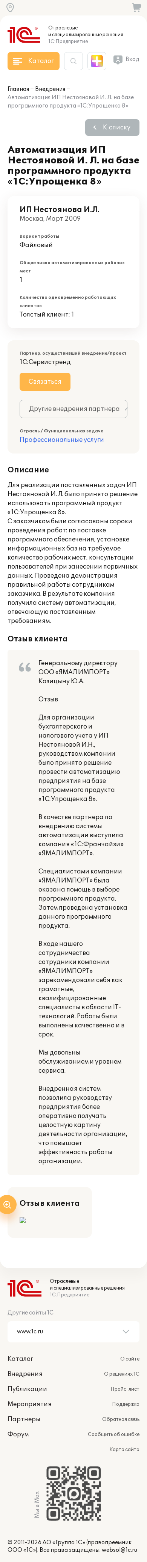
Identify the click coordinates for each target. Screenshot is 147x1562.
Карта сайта (124, 1450)
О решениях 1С (121, 1374)
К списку (116, 127)
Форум (18, 1434)
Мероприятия (30, 1404)
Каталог (20, 1359)
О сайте (129, 1359)
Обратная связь (120, 1419)
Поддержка (125, 1404)
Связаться (45, 382)
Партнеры (24, 1419)
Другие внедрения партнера (74, 409)
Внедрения (50, 89)
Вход (132, 59)
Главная (18, 89)
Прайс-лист (124, 1389)
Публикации (27, 1389)
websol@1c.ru (119, 1550)
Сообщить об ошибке (113, 1434)
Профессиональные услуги (62, 440)
